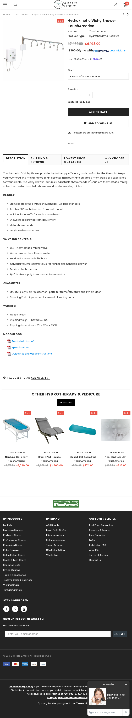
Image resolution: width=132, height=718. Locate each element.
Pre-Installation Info (23, 341)
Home (6, 14)
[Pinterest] (15, 609)
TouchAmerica (98, 31)
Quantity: (73, 89)
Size (71, 70)
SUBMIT (119, 634)
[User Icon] (116, 4)
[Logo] (66, 4)
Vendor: (73, 31)
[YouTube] (24, 609)
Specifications (20, 347)
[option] (33, 51)
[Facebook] (6, 609)
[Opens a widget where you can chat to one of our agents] (108, 698)
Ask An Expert (40, 377)
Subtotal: (73, 102)
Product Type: (76, 36)
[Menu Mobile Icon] (5, 5)
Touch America (21, 14)
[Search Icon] (15, 4)
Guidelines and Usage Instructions (32, 353)
